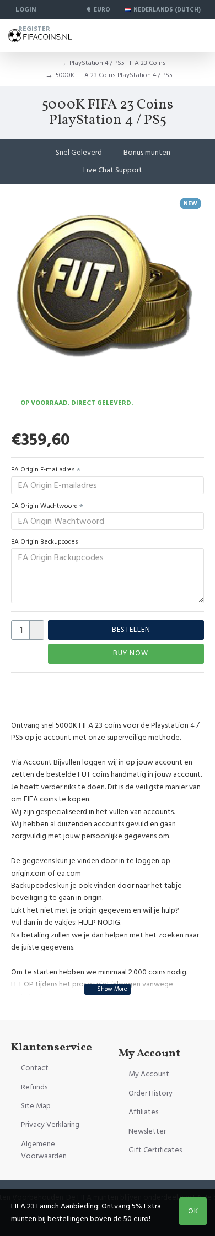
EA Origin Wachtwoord (44, 506)
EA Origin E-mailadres (43, 469)
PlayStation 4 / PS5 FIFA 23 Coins (117, 63)
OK (193, 1211)
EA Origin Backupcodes (44, 541)
